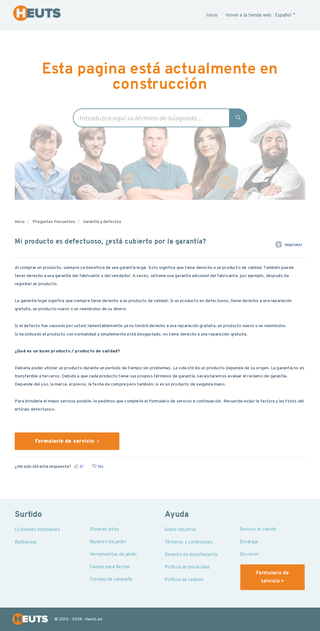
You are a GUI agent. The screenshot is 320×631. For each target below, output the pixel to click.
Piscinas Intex (104, 530)
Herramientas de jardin (113, 555)
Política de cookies (184, 580)
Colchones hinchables (37, 530)
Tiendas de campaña (111, 580)
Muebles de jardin (108, 542)
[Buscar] (238, 118)
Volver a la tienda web (248, 15)
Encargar (249, 542)
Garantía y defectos (102, 222)
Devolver (249, 555)
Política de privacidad (187, 567)
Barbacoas (26, 542)
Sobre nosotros (180, 530)
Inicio (212, 15)
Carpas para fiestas (110, 567)
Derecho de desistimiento (191, 555)
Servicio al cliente (258, 530)
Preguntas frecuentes (53, 222)
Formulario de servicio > (272, 577)
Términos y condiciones (189, 542)
